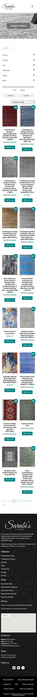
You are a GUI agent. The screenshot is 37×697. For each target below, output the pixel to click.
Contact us (7, 684)
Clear (26, 96)
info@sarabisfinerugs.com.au (10, 645)
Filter (10, 96)
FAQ (16, 684)
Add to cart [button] (10, 147)
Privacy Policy (9, 689)
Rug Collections (8, 680)
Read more (10, 341)
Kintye (23, 695)
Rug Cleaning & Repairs (26, 680)
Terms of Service (28, 684)
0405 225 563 (11, 639)
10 (30, 501)
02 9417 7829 (12, 643)
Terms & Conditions (26, 689)
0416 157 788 (8, 641)
